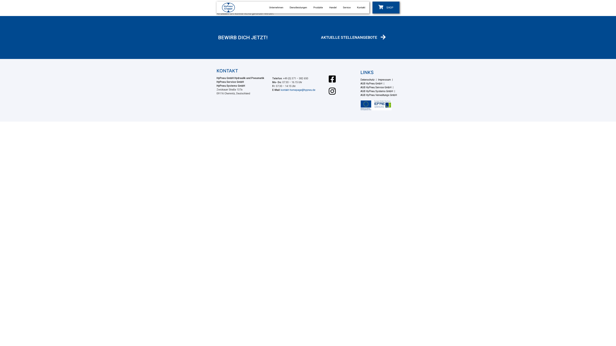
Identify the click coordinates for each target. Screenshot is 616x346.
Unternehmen (276, 7)
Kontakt (361, 7)
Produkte (318, 7)
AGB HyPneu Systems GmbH (376, 91)
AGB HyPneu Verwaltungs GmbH (378, 95)
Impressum (384, 79)
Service (347, 7)
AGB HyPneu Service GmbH (375, 87)
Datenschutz (367, 79)
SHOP (389, 7)
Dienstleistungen (298, 7)
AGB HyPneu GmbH (371, 83)
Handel (333, 7)
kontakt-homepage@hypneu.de (298, 89)
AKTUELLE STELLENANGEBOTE (349, 37)
